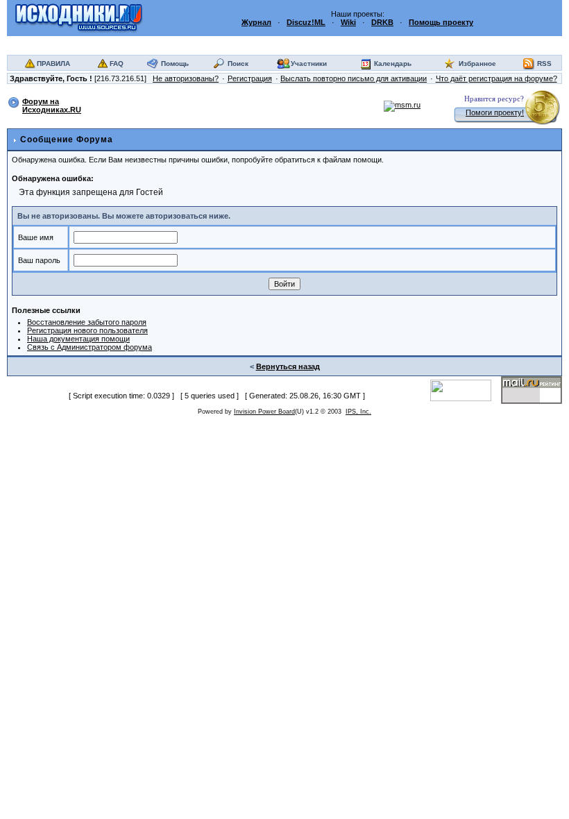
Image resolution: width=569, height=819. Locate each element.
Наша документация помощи (78, 339)
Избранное (477, 63)
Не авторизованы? (186, 78)
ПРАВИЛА (53, 63)
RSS (544, 63)
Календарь (392, 63)
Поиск (238, 63)
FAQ (117, 63)
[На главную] (79, 17)
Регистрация (250, 78)
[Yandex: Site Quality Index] (465, 389)
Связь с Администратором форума (89, 347)
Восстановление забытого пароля (86, 322)
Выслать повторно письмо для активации (353, 78)
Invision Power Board (264, 411)
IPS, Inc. (358, 411)
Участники (309, 63)
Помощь (175, 63)
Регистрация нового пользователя (87, 330)
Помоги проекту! (495, 112)
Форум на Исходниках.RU (51, 105)
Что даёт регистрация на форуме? (496, 78)
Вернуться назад (288, 366)
